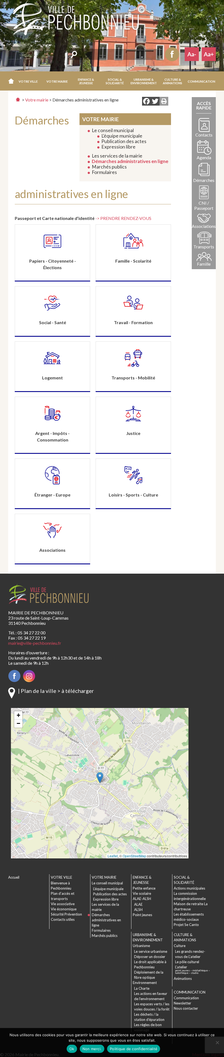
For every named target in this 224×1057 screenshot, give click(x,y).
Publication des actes (123, 141)
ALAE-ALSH (142, 898)
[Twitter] (155, 102)
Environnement (145, 982)
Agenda (204, 157)
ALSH (138, 909)
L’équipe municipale (121, 136)
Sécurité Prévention (66, 914)
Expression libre (118, 147)
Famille (204, 263)
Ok (71, 1049)
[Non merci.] (217, 1042)
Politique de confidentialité (133, 1049)
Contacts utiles (63, 919)
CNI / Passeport (203, 205)
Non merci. (92, 1049)
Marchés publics (109, 167)
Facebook (172, 54)
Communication (186, 998)
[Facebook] (146, 102)
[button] (28, 81)
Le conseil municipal (113, 130)
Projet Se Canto (186, 924)
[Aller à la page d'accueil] (18, 99)
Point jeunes (142, 915)
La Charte (141, 988)
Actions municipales (189, 888)
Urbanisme (141, 945)
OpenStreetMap (134, 855)
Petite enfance (144, 888)
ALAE (138, 904)
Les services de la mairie (117, 156)
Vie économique (63, 909)
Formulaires (104, 172)
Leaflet (113, 855)
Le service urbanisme (150, 951)
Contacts (204, 134)
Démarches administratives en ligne (130, 161)
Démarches (203, 180)
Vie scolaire (142, 893)
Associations (204, 226)
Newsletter (182, 1003)
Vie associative (63, 904)
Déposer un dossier (149, 956)
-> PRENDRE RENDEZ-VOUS (123, 218)
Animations (183, 978)
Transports (203, 246)
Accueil (11, 81)
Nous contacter (186, 1008)
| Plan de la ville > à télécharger (56, 690)
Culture (179, 945)
